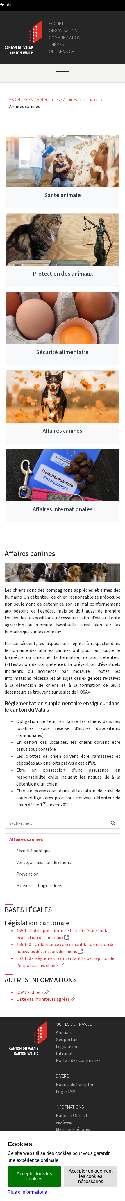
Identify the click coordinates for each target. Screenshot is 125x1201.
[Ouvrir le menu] (62, 71)
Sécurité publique (33, 851)
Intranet (64, 1053)
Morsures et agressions (39, 886)
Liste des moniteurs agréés (45, 999)
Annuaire (65, 1032)
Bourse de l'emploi (74, 1084)
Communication (65, 37)
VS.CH (14, 99)
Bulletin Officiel (71, 1115)
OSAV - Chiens (32, 992)
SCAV (28, 99)
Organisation (63, 31)
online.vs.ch (61, 51)
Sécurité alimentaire (62, 352)
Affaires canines (62, 431)
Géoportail (67, 1039)
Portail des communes (78, 1060)
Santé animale (62, 195)
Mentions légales (73, 1129)
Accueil (56, 24)
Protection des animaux (63, 274)
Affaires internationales (62, 509)
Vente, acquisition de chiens (43, 862)
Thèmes (56, 44)
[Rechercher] (113, 823)
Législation (67, 1046)
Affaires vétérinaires (82, 99)
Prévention (27, 874)
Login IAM (66, 1091)
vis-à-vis (64, 1122)
